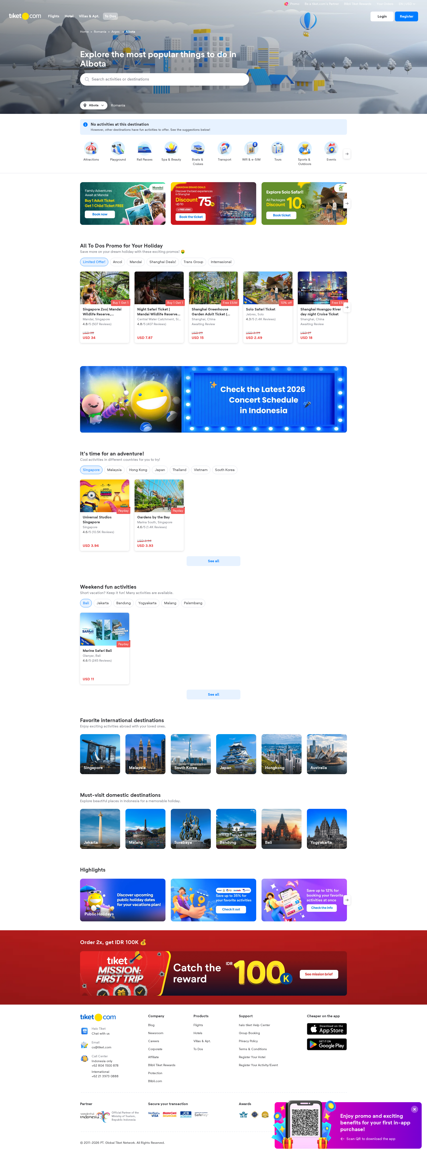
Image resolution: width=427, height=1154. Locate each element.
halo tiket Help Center (254, 1025)
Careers (153, 1041)
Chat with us (101, 1034)
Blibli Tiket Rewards (357, 4)
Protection (155, 1073)
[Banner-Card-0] (213, 399)
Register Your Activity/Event (258, 1065)
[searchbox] (167, 79)
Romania (100, 32)
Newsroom (155, 1033)
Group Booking (249, 1033)
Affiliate (153, 1057)
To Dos (198, 1049)
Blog (151, 1025)
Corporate (155, 1049)
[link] (382, 16)
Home (84, 32)
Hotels (197, 1033)
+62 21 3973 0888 (105, 1076)
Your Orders (385, 4)
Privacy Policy (248, 1041)
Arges (116, 32)
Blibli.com (155, 1081)
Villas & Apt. (202, 1041)
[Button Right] (346, 154)
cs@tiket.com (101, 1047)
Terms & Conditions (253, 1049)
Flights (198, 1025)
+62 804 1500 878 (105, 1066)
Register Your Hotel (252, 1057)
